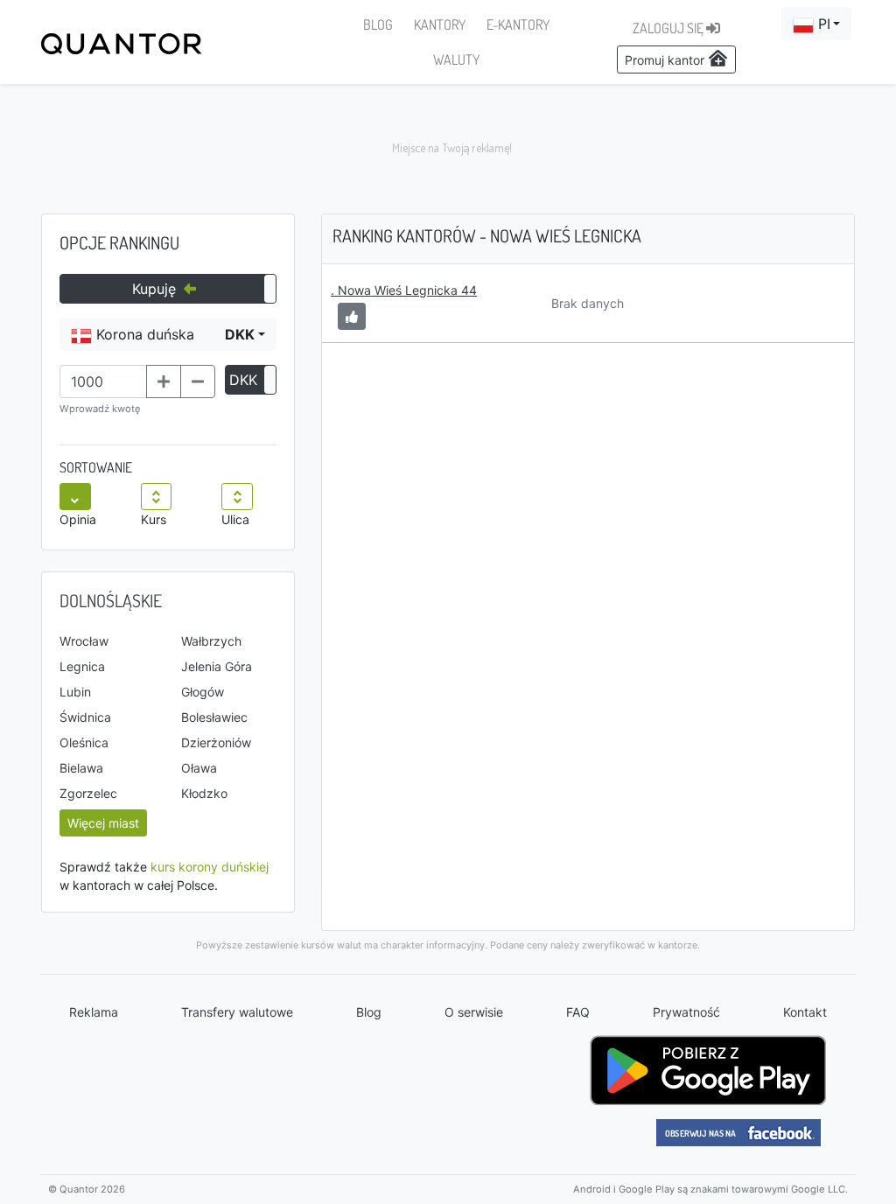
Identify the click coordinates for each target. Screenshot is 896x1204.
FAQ (578, 1011)
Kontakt (805, 1011)
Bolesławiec (214, 717)
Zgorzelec (88, 793)
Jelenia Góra (216, 666)
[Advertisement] (448, 148)
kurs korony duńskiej (209, 866)
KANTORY (440, 24)
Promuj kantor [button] (666, 59)
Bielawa (81, 767)
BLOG (378, 24)
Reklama (93, 1011)
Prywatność (686, 1011)
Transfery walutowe (237, 1011)
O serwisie (473, 1011)
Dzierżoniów (216, 742)
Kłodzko (204, 793)
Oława (199, 767)
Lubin (75, 691)
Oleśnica (84, 742)
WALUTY (456, 59)
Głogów (202, 691)
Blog (369, 1011)
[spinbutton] (103, 381)
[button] (816, 23)
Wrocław (84, 641)
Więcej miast (103, 823)
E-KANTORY (518, 24)
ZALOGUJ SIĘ (669, 28)
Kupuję (156, 289)
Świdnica (85, 717)
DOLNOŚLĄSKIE (111, 600)
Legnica (82, 666)
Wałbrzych (211, 641)
